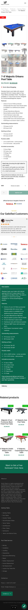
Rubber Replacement (8, 560)
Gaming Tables (7, 513)
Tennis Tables (6, 523)
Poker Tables (6, 528)
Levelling (5, 550)
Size (2, 185)
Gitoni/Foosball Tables (8, 520)
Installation (5, 548)
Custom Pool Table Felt (9, 568)
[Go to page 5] (15, 236)
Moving (5, 545)
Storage (5, 571)
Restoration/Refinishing (9, 555)
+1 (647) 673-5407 (9, 171)
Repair (4, 558)
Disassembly (6, 553)
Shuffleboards (6, 525)
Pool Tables (6, 515)
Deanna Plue (9, 220)
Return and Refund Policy (10, 533)
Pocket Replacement (8, 563)
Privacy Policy (14, 605)
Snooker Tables (7, 518)
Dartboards (6, 530)
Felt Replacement (7, 566)
